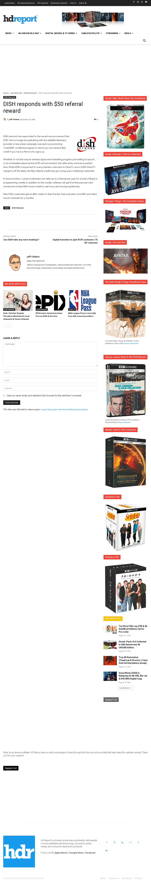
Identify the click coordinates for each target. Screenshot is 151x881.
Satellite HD (16, 93)
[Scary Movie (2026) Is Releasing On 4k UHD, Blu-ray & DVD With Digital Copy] (110, 676)
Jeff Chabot (14, 119)
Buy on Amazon (124, 422)
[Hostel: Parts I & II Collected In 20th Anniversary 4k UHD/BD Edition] (110, 645)
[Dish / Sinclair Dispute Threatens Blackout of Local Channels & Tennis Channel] (18, 300)
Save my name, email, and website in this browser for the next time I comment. (44, 395)
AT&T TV (72, 309)
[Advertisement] (75, 66)
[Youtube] (146, 2)
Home (6, 93)
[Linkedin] (122, 843)
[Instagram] (138, 2)
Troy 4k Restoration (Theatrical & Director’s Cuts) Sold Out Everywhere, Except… (133, 660)
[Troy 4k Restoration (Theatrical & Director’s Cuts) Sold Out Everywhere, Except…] (110, 660)
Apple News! (61, 853)
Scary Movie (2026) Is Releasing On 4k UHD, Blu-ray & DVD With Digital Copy (133, 676)
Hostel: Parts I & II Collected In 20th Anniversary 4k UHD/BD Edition (132, 644)
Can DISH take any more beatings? (21, 239)
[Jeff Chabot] (5, 119)
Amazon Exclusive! (130, 343)
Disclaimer (127, 878)
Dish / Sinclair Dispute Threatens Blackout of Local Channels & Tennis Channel (16, 316)
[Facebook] (134, 2)
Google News (76, 853)
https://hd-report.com (36, 261)
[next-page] (10, 325)
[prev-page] (5, 325)
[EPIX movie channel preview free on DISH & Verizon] (50, 300)
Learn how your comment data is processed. (64, 409)
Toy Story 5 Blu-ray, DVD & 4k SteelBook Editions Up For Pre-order (133, 629)
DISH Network (30, 93)
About (103, 878)
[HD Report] (20, 19)
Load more (125, 688)
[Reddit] (130, 843)
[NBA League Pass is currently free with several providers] (83, 300)
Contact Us (114, 878)
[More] (81, 127)
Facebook (90, 853)
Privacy (138, 878)
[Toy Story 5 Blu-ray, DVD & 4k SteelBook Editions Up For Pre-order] (110, 629)
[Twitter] (142, 2)
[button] (144, 40)
